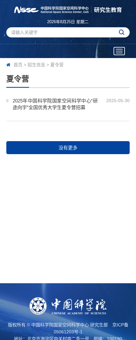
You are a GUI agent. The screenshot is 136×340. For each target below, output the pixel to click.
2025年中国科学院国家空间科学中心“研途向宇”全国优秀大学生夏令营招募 (55, 104)
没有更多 (68, 147)
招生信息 (36, 64)
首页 (18, 64)
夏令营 (57, 64)
